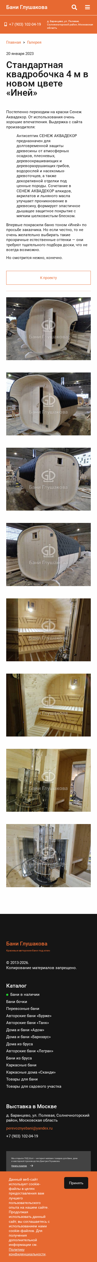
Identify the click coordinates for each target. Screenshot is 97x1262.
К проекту (48, 278)
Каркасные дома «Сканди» (31, 1072)
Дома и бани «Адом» (25, 1030)
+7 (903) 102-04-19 (25, 24)
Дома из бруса (19, 1044)
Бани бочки (16, 1001)
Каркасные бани (21, 1065)
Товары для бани (22, 1079)
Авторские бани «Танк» (27, 1022)
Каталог (16, 986)
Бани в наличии (25, 994)
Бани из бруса (19, 1058)
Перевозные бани (22, 1008)
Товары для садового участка (33, 1086)
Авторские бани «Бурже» (28, 1016)
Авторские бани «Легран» (29, 1051)
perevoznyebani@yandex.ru (29, 1128)
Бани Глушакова (26, 7)
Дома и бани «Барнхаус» (28, 1037)
